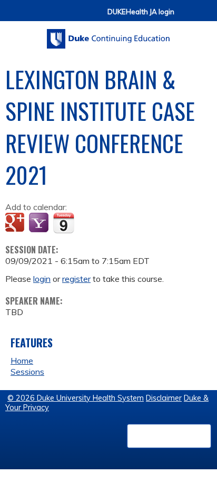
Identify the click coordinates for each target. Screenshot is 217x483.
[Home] (108, 35)
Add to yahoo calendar (40, 223)
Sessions (27, 371)
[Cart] (186, 16)
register (76, 278)
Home (22, 360)
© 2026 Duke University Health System (75, 398)
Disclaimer (164, 398)
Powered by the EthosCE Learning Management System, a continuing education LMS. (169, 436)
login (42, 278)
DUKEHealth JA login (140, 11)
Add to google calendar (16, 223)
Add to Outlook (89, 223)
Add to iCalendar (63, 222)
